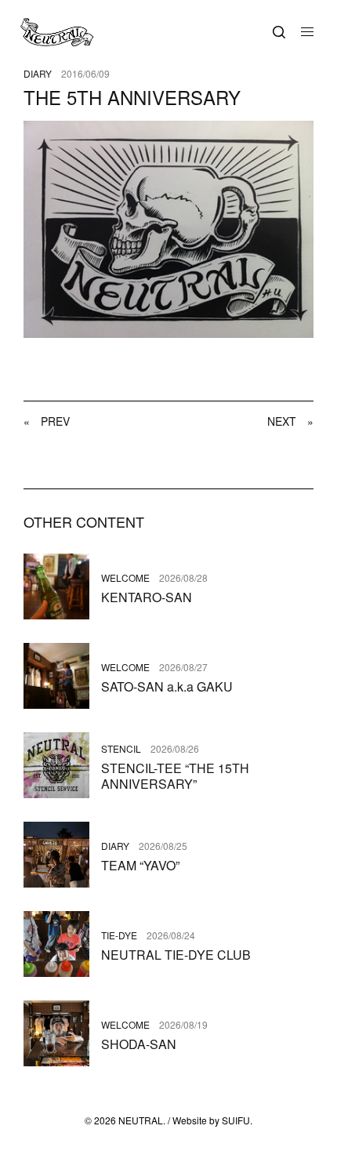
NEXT (290, 421)
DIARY (38, 73)
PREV (47, 421)
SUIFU (236, 1120)
